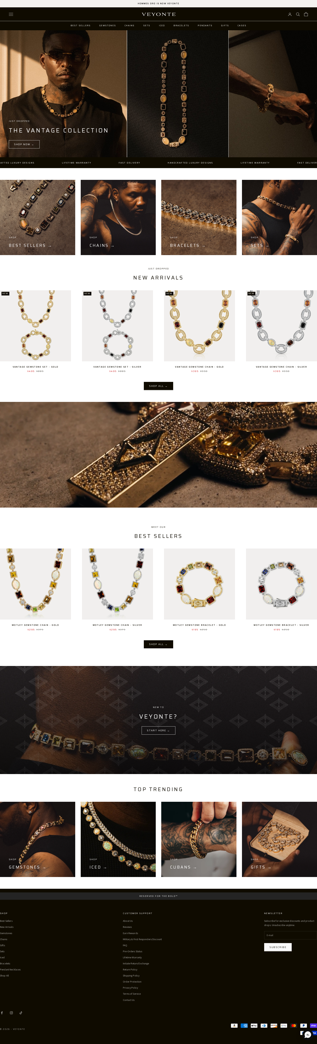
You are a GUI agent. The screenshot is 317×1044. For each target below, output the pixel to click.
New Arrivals (6, 927)
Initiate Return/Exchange (136, 963)
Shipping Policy (131, 975)
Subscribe (277, 947)
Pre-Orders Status (132, 951)
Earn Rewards (130, 933)
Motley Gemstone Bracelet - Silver (281, 625)
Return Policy (130, 969)
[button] (307, 1034)
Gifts (225, 25)
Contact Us (128, 1000)
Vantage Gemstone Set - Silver (117, 366)
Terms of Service (132, 993)
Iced (162, 25)
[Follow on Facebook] (2, 1013)
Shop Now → (24, 144)
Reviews (127, 927)
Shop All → (158, 386)
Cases (242, 25)
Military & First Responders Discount (142, 939)
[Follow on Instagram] (11, 1013)
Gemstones (107, 25)
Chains (129, 25)
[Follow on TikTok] (21, 1013)
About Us (128, 921)
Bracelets (181, 25)
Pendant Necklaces (10, 969)
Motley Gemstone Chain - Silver (117, 625)
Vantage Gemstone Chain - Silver (281, 366)
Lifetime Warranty (132, 957)
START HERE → (158, 730)
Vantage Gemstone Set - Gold (36, 366)
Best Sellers (81, 25)
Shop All (4, 975)
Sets (146, 25)
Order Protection (132, 981)
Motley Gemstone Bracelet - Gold (199, 625)
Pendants (205, 25)
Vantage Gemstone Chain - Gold (199, 366)
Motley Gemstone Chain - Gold (35, 625)
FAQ (125, 945)
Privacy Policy (130, 987)
